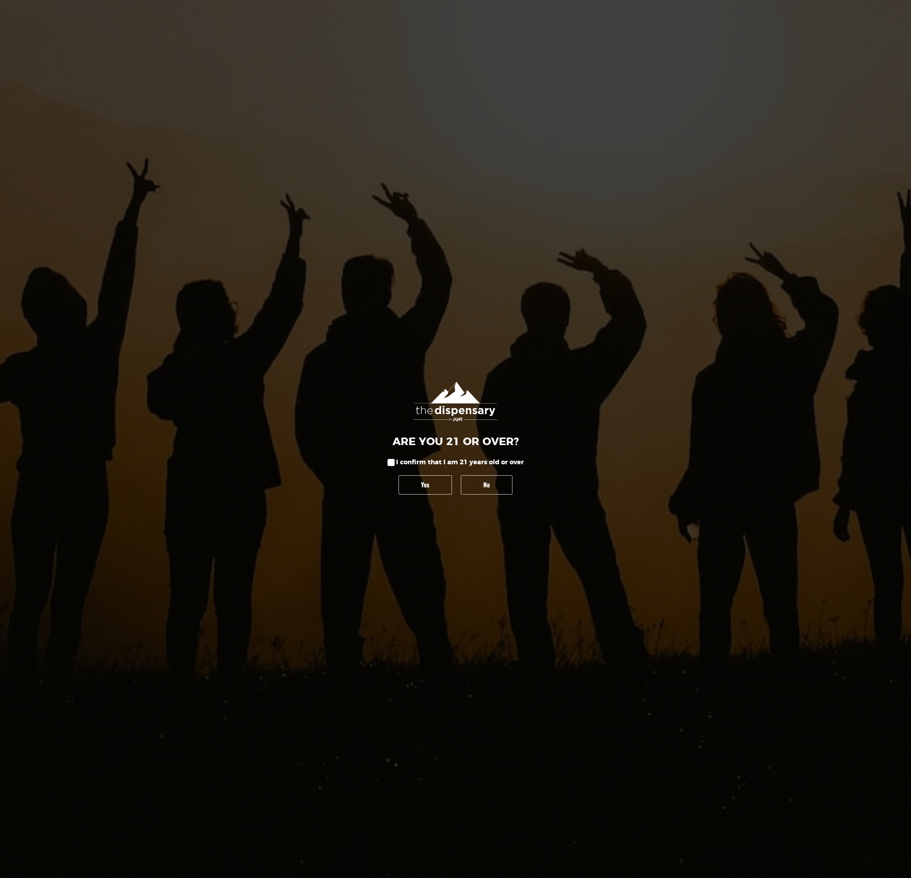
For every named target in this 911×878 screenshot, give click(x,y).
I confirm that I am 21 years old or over (460, 462)
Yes (425, 484)
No (486, 484)
